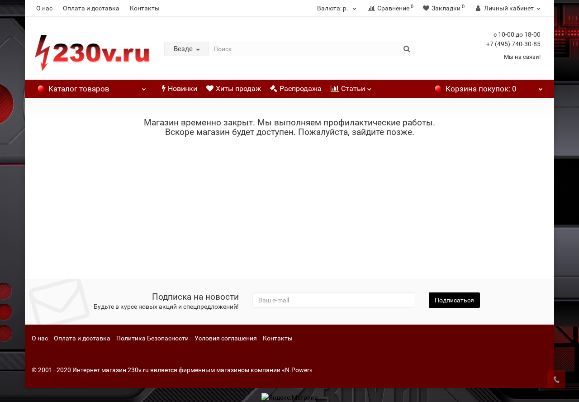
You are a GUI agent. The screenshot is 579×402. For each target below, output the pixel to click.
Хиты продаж (238, 88)
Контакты (145, 8)
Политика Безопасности (152, 338)
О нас (44, 8)
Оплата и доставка (91, 8)
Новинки (182, 88)
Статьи (353, 88)
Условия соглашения (226, 338)
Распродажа (301, 88)
